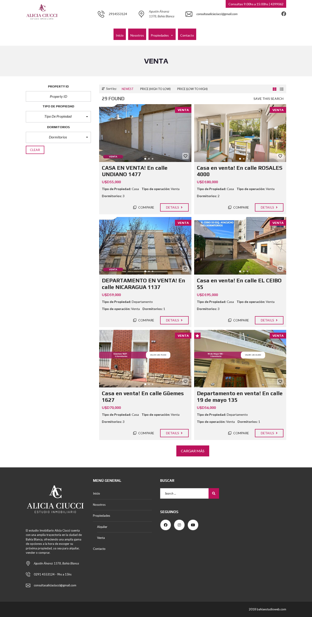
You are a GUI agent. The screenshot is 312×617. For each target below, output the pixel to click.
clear (35, 150)
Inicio (120, 35)
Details (173, 207)
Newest (128, 89)
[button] (58, 116)
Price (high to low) (155, 89)
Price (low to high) (192, 89)
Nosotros (137, 35)
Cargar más (193, 451)
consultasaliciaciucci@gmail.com (55, 585)
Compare (145, 207)
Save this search (268, 99)
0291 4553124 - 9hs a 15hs (52, 574)
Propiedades (160, 35)
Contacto (187, 35)
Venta (101, 538)
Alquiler (102, 527)
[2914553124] (112, 26)
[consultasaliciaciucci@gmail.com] (211, 26)
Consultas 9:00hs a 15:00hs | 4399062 (255, 4)
